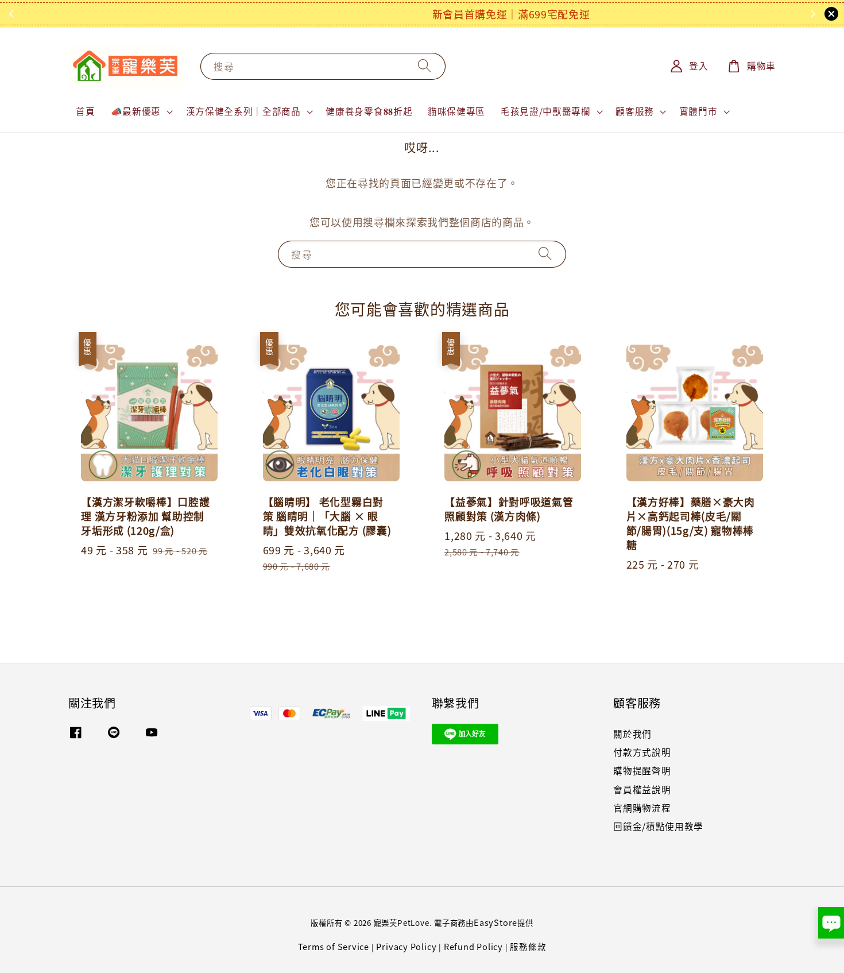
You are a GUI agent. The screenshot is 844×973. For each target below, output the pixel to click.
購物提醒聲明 (642, 770)
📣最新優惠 (136, 111)
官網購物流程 (642, 807)
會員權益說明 (642, 789)
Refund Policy (473, 946)
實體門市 (698, 111)
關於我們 (632, 734)
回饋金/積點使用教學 (658, 826)
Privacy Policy (406, 946)
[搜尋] (425, 66)
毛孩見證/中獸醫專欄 (546, 111)
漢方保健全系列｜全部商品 (243, 111)
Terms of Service (334, 946)
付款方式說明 (642, 752)
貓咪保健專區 (456, 111)
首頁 (85, 111)
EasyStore (495, 922)
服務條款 (528, 946)
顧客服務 (634, 111)
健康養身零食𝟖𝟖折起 (369, 111)
